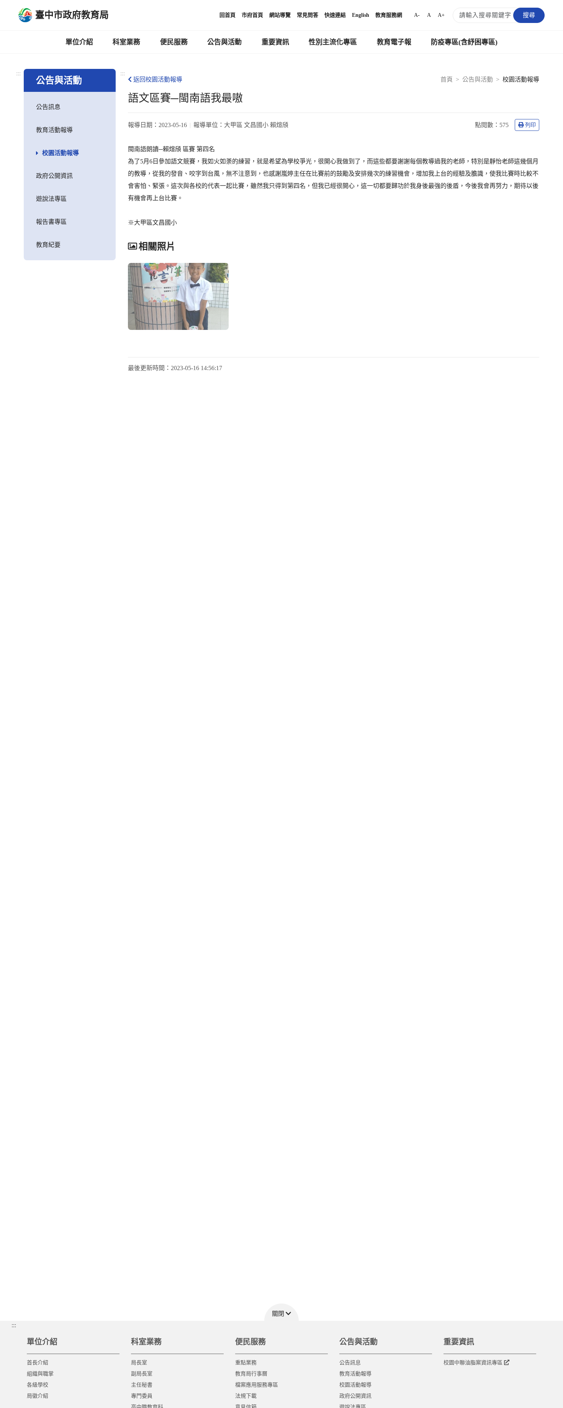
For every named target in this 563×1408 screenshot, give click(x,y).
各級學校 (37, 1385)
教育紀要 (48, 244)
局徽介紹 (37, 1396)
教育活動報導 (54, 130)
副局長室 (141, 1374)
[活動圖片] (178, 296)
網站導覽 (280, 15)
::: (18, 73)
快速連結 (335, 15)
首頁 (446, 79)
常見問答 (307, 15)
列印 (530, 125)
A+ (441, 15)
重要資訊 (275, 42)
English (360, 15)
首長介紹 (37, 1363)
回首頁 (227, 15)
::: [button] (13, 1325)
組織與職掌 (40, 1374)
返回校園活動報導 (157, 79)
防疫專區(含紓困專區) (464, 42)
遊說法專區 (51, 199)
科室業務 (126, 42)
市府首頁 (252, 15)
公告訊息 (48, 107)
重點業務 (246, 1363)
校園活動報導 (60, 153)
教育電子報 (394, 42)
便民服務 (174, 42)
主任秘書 (141, 1385)
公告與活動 (224, 42)
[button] (281, 1312)
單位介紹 (79, 42)
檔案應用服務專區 (256, 1385)
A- (417, 15)
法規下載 (246, 1396)
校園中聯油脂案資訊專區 (473, 1363)
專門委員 (141, 1396)
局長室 (139, 1363)
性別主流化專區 (333, 42)
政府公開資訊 (54, 176)
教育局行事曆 (251, 1374)
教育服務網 (388, 15)
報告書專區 (51, 222)
